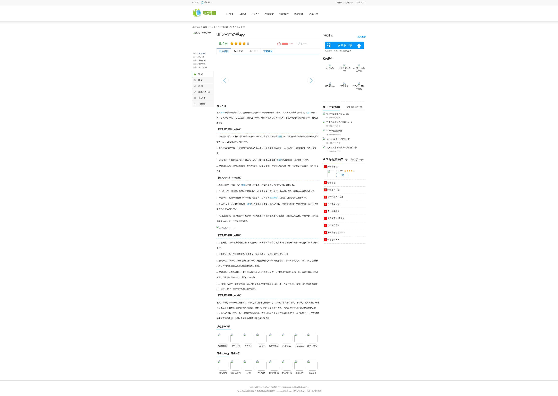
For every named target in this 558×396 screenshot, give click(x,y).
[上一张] (242, 79)
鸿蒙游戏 (269, 14)
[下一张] (294, 79)
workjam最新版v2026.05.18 (338, 139)
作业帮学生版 (333, 211)
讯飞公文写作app (344, 69)
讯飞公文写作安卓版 (359, 69)
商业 (249, 204)
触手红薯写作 (236, 374)
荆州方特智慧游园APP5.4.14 (339, 122)
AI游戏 (242, 14)
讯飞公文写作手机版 (359, 87)
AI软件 (255, 14)
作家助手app (312, 374)
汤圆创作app (300, 374)
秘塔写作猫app (274, 374)
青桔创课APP (333, 240)
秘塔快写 (223, 373)
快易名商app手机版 (336, 218)
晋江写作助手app (287, 374)
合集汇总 (313, 14)
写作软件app (223, 353)
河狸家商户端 (333, 190)
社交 (272, 198)
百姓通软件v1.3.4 (335, 197)
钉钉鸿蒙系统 (333, 204)
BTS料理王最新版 (334, 131)
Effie (248, 373)
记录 (280, 160)
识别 (280, 136)
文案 (243, 185)
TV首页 (195, 2)
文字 (309, 112)
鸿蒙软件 (284, 14)
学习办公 (224, 27)
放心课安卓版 (333, 225)
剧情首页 (360, 2)
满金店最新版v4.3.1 (336, 232)
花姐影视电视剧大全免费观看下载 (341, 147)
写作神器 (235, 353)
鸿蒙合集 (299, 14)
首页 (205, 27)
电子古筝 (331, 183)
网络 (276, 198)
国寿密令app (332, 167)
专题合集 (349, 2)
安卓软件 (213, 27)
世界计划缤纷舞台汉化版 (337, 114)
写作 (223, 112)
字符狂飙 (261, 373)
